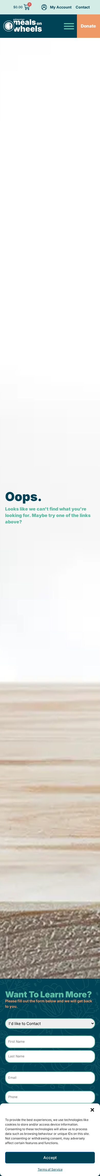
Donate (88, 26)
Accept (50, 1157)
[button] (92, 1109)
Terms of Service (50, 1169)
